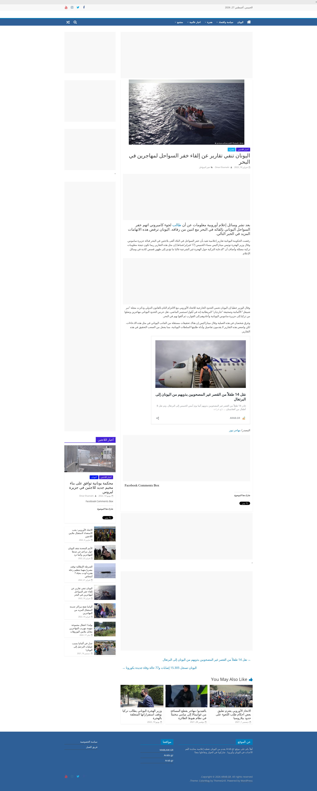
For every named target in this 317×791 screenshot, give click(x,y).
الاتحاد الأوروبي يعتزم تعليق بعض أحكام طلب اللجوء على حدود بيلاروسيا (233, 714)
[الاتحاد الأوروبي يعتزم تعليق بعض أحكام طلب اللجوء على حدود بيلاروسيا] (231, 687)
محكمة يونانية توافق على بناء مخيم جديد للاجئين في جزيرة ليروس (91, 487)
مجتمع (180, 22)
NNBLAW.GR (166, 749)
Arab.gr (169, 760)
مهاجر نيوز (235, 430)
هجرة (209, 22)
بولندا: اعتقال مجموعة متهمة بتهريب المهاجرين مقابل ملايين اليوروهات (80, 628)
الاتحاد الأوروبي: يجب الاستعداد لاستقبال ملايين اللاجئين (80, 533)
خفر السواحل (204, 167)
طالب (176, 224)
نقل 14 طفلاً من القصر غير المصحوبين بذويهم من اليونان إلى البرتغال (207, 660)
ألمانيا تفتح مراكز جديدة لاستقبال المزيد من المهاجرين (81, 610)
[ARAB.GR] (249, 22)
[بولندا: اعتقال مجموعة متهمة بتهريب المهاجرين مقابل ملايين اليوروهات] (105, 623)
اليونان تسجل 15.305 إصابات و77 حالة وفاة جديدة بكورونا (159, 668)
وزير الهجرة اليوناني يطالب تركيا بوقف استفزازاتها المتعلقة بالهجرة (142, 714)
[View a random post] (68, 22)
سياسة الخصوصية (88, 741)
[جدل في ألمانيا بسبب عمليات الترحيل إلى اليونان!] (105, 641)
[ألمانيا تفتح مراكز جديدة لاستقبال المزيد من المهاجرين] (105, 605)
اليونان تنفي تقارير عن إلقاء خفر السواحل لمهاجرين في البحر (81, 591)
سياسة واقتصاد (226, 22)
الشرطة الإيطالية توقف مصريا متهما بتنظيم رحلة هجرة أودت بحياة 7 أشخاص (80, 571)
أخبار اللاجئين (243, 149)
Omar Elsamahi (221, 167)
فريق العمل (91, 747)
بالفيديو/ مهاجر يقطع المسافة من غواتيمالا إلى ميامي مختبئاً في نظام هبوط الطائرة (188, 714)
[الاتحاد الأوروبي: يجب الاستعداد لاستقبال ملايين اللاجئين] (105, 528)
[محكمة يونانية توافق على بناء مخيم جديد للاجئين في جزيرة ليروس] (90, 447)
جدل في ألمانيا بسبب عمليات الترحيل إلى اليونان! (82, 646)
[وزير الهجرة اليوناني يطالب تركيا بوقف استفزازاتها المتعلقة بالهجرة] (142, 687)
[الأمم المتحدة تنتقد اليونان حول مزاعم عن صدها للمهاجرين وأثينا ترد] (105, 546)
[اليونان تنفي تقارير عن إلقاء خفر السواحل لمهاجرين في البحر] (105, 586)
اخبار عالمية (195, 22)
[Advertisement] (187, 55)
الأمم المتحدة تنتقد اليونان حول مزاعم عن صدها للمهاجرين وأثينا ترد (80, 551)
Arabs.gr (168, 755)
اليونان (240, 22)
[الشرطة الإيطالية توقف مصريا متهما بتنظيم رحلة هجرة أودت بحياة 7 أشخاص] (105, 565)
